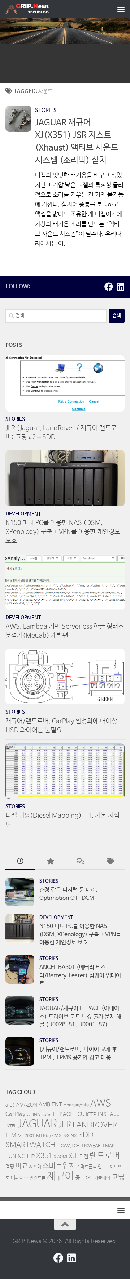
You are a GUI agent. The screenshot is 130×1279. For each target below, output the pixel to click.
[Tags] (110, 862)
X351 (44, 1156)
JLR (64, 1125)
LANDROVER (95, 1125)
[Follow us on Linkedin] (120, 286)
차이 (89, 1178)
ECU (79, 1114)
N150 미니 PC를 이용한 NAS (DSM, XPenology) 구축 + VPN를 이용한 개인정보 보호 (62, 531)
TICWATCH (68, 1146)
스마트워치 (59, 1166)
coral (47, 1114)
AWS (100, 1103)
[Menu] (121, 9)
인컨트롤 (38, 1178)
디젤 (83, 1156)
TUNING (15, 1156)
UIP (31, 1156)
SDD (86, 1135)
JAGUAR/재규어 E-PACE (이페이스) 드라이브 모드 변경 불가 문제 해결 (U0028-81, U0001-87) (80, 1016)
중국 (79, 1178)
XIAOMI (60, 1157)
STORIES (46, 110)
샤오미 (35, 1167)
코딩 (118, 1177)
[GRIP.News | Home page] (34, 9)
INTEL (10, 1126)
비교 (22, 1166)
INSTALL (108, 1114)
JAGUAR (37, 1124)
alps (10, 1105)
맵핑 (9, 1167)
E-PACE (63, 1114)
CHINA (33, 1114)
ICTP (91, 1114)
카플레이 (102, 1178)
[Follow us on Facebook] (108, 286)
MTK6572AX (49, 1136)
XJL (73, 1156)
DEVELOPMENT (23, 514)
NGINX (70, 1136)
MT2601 (26, 1136)
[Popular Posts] (50, 862)
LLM (10, 1135)
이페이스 (19, 1178)
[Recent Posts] (20, 862)
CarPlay (15, 1114)
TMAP (108, 1146)
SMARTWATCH (30, 1145)
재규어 (60, 1176)
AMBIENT (50, 1104)
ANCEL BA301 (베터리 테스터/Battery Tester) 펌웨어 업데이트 (80, 975)
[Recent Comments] (80, 862)
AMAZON (26, 1105)
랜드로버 (105, 1156)
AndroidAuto (76, 1105)
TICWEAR (91, 1146)
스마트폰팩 (86, 1167)
